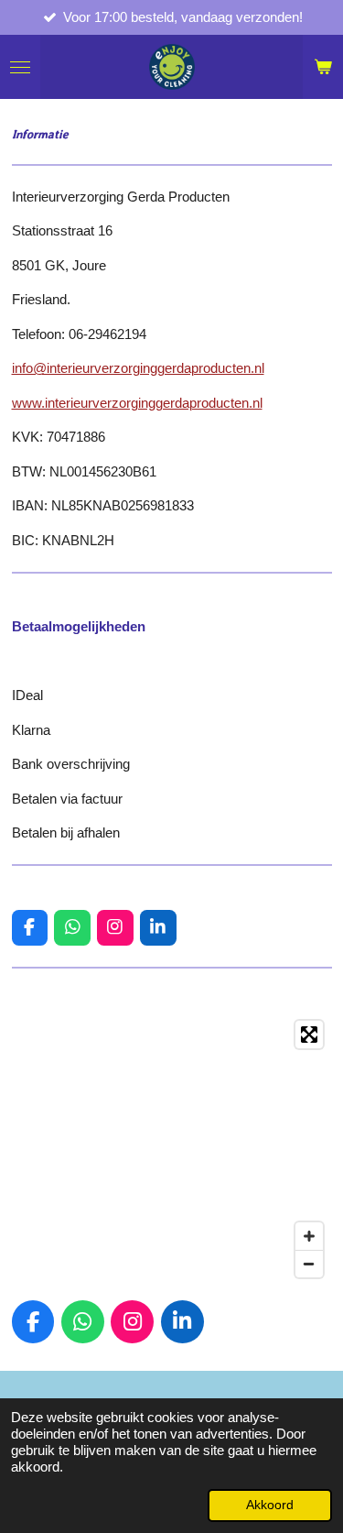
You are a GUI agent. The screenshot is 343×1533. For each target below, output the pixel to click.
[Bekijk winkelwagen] (323, 67)
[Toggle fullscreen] (309, 1034)
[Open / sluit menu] (20, 67)
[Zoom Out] (309, 1263)
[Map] (172, 1149)
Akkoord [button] (270, 1505)
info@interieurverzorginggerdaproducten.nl (138, 368)
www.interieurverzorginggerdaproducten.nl (137, 403)
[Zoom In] (309, 1236)
